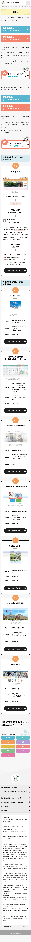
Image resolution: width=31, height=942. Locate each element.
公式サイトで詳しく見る (15, 270)
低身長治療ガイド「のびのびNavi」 (14, 2)
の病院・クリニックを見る (12, 29)
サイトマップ (4, 810)
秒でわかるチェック (14, 74)
